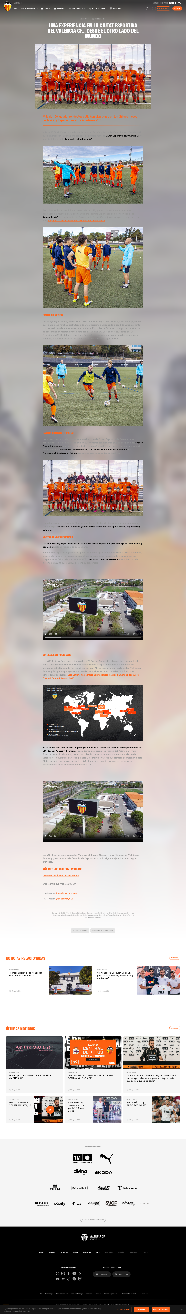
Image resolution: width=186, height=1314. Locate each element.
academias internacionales (102, 930)
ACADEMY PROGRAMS (80, 930)
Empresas (133, 1252)
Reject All (141, 1309)
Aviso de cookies (62, 1294)
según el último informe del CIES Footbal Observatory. (76, 220)
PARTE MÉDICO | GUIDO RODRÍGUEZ (137, 1104)
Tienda (47, 8)
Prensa (98, 1294)
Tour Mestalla (78, 8)
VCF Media (87, 1252)
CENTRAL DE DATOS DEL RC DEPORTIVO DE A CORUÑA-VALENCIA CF (91, 1077)
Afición (121, 1252)
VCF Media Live (14, 1100)
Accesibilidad (143, 1294)
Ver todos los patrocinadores (93, 1220)
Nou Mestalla (31, 8)
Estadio (52, 1252)
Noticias (117, 8)
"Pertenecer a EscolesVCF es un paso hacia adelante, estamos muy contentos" (115, 975)
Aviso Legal (49, 1294)
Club (98, 1252)
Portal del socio (163, 8)
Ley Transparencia (111, 1294)
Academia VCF (14, 970)
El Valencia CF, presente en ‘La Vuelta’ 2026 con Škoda (76, 1106)
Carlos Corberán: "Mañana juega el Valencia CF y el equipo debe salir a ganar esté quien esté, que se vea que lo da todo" (151, 1078)
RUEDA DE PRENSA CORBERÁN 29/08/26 (20, 1104)
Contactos (89, 1294)
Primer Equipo (14, 1072)
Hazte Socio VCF (99, 8)
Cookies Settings (77, 1294)
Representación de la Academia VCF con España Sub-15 (25, 974)
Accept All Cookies (160, 1309)
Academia (109, 1252)
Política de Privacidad (128, 1294)
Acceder (177, 8)
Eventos (145, 1252)
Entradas (61, 8)
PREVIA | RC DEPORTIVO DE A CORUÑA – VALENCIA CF (30, 1077)
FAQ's (40, 1294)
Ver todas (174, 957)
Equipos (41, 1252)
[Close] (182, 1309)
